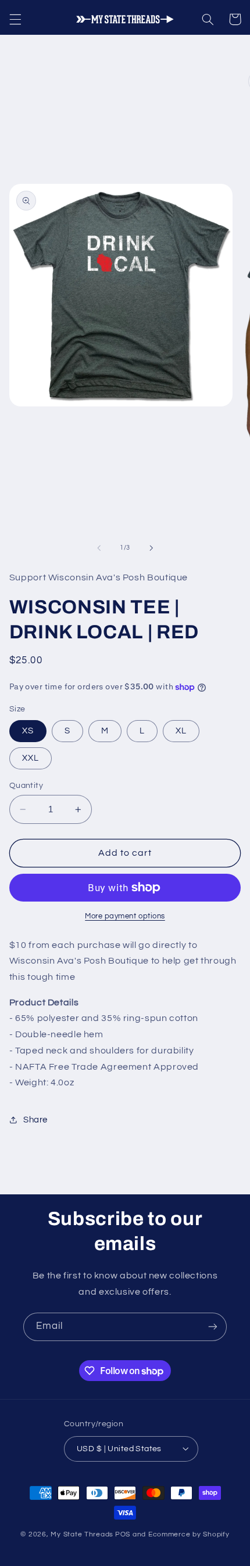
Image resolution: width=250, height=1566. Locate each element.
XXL (30, 758)
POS (122, 1534)
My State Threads (82, 1534)
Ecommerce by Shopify (189, 1534)
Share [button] (35, 1120)
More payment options (125, 916)
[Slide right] (151, 548)
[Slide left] (99, 548)
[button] (15, 19)
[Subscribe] (212, 1327)
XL (181, 730)
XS (28, 730)
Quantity (26, 786)
